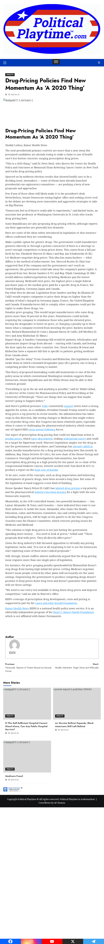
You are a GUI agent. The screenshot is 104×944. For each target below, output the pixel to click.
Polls (45, 406)
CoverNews (45, 802)
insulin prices (13, 438)
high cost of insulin (46, 469)
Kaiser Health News (17, 608)
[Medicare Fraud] (27, 757)
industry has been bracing (50, 492)
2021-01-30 (14, 733)
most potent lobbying (42, 429)
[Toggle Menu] (56, 61)
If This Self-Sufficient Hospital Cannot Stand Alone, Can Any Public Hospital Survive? (26, 726)
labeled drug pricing (67, 488)
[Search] (99, 62)
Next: (77, 666)
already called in (83, 446)
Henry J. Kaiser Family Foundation (73, 612)
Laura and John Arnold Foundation (56, 603)
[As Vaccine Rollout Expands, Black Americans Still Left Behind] (77, 704)
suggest (68, 406)
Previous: (28, 668)
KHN (12, 653)
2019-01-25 (15, 94)
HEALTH (9, 74)
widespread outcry (74, 438)
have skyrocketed (41, 438)
